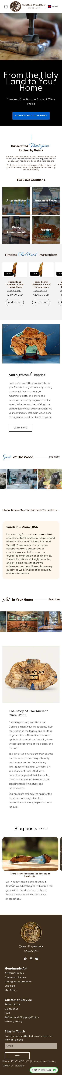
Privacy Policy (13, 1021)
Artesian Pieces (16, 200)
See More (54, 599)
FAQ (7, 1013)
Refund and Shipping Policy (22, 1017)
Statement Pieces (45, 200)
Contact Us (11, 1009)
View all (43, 828)
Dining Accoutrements (16, 230)
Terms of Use (12, 1004)
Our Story (11, 990)
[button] (56, 6)
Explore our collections (31, 116)
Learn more (20, 428)
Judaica (45, 229)
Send (17, 1056)
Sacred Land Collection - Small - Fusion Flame (15, 284)
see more (54, 457)
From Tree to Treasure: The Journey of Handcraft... (30, 875)
